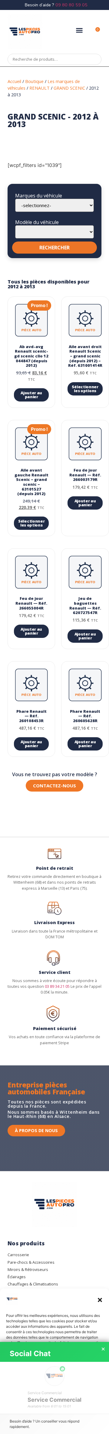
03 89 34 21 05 (57, 986)
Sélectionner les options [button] (85, 388)
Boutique (34, 81)
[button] (100, 1300)
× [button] (103, 1349)
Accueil (14, 81)
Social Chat (30, 1353)
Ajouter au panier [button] (31, 394)
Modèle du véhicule (37, 222)
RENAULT (39, 88)
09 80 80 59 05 (71, 5)
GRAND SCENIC (69, 88)
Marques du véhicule (38, 195)
